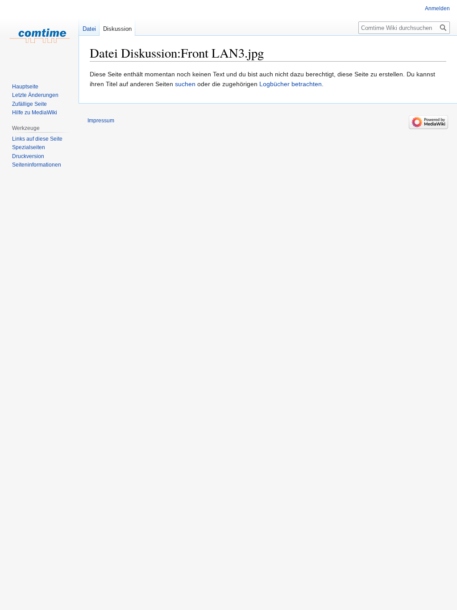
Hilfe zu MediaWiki (34, 112)
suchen (185, 84)
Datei (89, 28)
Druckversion (28, 156)
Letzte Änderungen (35, 95)
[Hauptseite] (39, 35)
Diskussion (117, 28)
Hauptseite (25, 87)
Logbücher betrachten (290, 84)
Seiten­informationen (36, 165)
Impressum (100, 120)
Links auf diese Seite (37, 139)
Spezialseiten (28, 147)
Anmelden (437, 8)
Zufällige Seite (29, 104)
